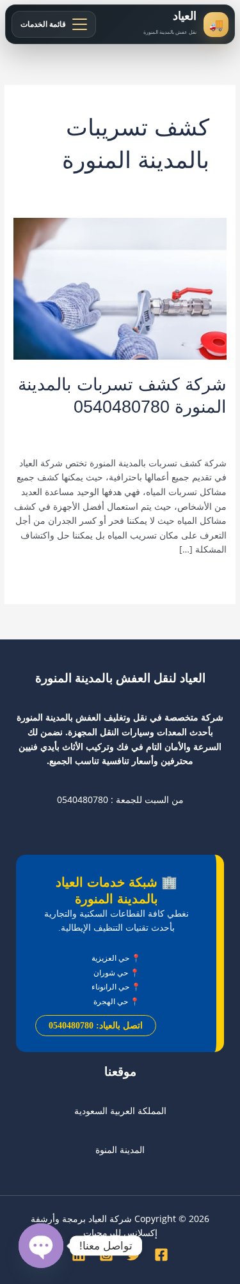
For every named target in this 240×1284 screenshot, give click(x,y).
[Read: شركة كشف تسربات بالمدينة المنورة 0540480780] (120, 288)
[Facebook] (161, 1255)
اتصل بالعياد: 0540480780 (96, 1025)
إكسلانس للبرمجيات (120, 1233)
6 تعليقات (209, 428)
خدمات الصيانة (155, 428)
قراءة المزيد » (200, 577)
